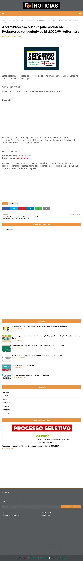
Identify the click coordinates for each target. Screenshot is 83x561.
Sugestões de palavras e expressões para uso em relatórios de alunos (37, 355)
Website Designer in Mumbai (39, 558)
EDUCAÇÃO (6, 406)
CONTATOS (46, 515)
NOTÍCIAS (6, 413)
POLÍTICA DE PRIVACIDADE (11, 515)
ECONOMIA (6, 403)
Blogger (63, 558)
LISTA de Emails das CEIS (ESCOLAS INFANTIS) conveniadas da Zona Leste (38, 346)
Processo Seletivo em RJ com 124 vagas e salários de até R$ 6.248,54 (31, 446)
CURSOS (5, 396)
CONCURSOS (17, 20)
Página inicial (6, 20)
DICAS (5, 399)
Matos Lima (7, 36)
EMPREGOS (6, 410)
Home (4, 512)
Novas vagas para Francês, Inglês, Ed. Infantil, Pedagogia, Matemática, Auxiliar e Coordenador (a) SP (46, 337)
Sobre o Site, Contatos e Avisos (23, 365)
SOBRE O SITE (46, 512)
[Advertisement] (41, 121)
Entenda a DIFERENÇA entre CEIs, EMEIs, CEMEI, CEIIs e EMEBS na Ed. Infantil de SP (40, 326)
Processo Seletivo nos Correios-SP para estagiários (30, 375)
